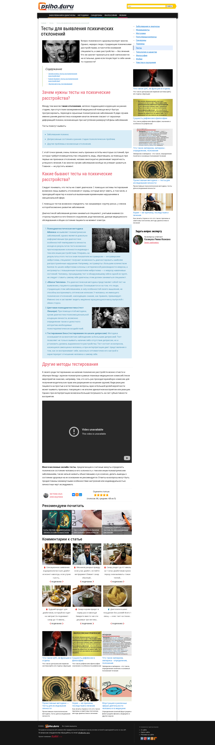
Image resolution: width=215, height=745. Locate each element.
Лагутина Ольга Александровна (56, 495)
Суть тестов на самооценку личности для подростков (56, 531)
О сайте (144, 730)
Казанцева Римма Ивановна (157, 239)
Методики (83, 15)
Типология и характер (146, 52)
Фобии (122, 15)
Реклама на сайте (147, 735)
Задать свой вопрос (151, 242)
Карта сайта (145, 732)
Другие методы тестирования (60, 84)
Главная (43, 23)
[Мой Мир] (80, 494)
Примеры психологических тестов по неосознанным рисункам (116, 530)
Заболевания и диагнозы (62, 15)
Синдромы (96, 15)
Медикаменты (143, 30)
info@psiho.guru (84, 733)
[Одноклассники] (77, 494)
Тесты (51, 23)
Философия (111, 15)
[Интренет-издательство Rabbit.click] (56, 736)
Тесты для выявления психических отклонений (72, 23)
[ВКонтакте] (73, 494)
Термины (140, 44)
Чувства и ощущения (146, 62)
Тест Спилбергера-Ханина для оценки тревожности (86, 531)
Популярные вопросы (146, 37)
